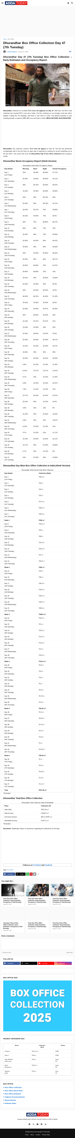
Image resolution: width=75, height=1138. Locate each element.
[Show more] (38, 874)
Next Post (69, 952)
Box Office (11, 39)
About (32, 1134)
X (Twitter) (37, 865)
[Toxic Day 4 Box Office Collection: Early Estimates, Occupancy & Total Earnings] (62, 890)
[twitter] (33, 1124)
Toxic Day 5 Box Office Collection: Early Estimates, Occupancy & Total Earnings (37, 900)
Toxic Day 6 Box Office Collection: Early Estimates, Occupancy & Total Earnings (12, 900)
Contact (38, 1134)
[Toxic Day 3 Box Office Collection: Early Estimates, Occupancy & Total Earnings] (37, 914)
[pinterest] (41, 1124)
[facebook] (29, 1124)
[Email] (34, 874)
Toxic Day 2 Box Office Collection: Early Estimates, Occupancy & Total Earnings (62, 924)
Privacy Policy (46, 1134)
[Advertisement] (37, 21)
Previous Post (7, 952)
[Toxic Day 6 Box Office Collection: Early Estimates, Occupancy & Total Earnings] (12, 890)
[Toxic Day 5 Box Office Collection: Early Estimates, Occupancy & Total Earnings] (37, 890)
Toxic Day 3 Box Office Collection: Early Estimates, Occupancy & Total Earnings (37, 924)
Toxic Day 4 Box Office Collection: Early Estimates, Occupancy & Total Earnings (62, 900)
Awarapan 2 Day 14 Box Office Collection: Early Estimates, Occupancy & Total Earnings (12, 925)
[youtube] (37, 1124)
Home (5, 39)
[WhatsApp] (27, 874)
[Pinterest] (31, 874)
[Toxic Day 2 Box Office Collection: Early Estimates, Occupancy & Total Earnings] (62, 914)
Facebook (48, 865)
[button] (2, 3)
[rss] (45, 1124)
